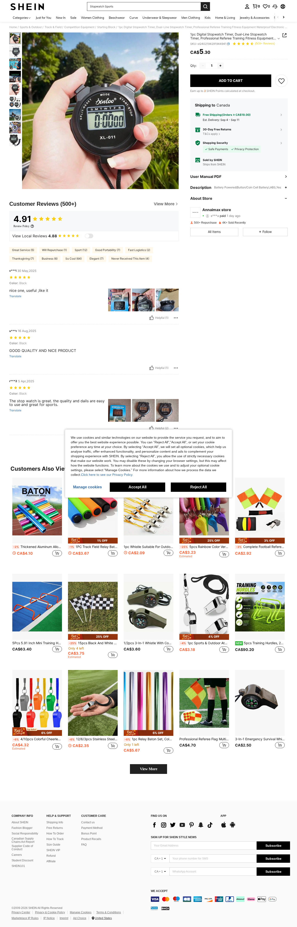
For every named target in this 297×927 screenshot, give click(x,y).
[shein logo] (27, 6)
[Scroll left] (278, 17)
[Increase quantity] (220, 65)
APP (223, 816)
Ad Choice (79, 918)
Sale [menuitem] (73, 17)
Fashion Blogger (22, 828)
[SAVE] (281, 80)
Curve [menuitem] (133, 17)
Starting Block (106, 27)
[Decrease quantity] (203, 65)
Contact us (88, 822)
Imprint (64, 918)
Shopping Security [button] (215, 143)
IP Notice (49, 918)
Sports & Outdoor (31, 27)
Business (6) (50, 258)
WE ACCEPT (159, 891)
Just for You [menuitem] (43, 17)
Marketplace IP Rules (25, 918)
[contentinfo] (220, 899)
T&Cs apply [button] (210, 133)
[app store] (223, 827)
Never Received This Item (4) (130, 258)
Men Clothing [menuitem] (190, 17)
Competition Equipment (79, 27)
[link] (256, 6)
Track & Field (53, 27)
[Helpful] (151, 318)
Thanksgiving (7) (23, 258)
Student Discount (22, 860)
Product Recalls (91, 839)
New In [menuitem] (61, 17)
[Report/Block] (176, 318)
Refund (51, 855)
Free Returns (54, 828)
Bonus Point (89, 833)
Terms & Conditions (108, 912)
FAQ (84, 844)
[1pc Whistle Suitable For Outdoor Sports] (148, 511)
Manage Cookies (80, 912)
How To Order (55, 833)
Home (13, 27)
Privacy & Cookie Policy (50, 912)
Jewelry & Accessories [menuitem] (254, 17)
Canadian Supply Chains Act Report (23, 840)
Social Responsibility (25, 833)
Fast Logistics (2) (139, 250)
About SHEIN (20, 822)
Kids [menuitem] (207, 17)
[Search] (205, 6)
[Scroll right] (283, 17)
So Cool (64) (73, 258)
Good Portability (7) (107, 250)
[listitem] (37, 522)
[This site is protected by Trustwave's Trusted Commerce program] (154, 908)
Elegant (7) (96, 258)
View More (148, 769)
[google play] (232, 827)
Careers (17, 854)
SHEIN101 (18, 866)
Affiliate (51, 861)
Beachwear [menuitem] (117, 17)
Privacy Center (21, 912)
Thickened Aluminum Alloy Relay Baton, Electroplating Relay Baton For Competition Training (37, 547)
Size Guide (53, 844)
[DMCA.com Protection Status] (165, 908)
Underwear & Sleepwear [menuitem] (159, 17)
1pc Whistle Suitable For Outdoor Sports (148, 547)
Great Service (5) (23, 250)
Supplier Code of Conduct (22, 847)
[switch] (89, 236)
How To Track (55, 839)
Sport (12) (81, 250)
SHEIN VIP (53, 850)
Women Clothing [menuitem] (92, 17)
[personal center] (247, 6)
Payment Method (92, 828)
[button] (275, 6)
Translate (15, 296)
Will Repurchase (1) (54, 250)
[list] (183, 824)
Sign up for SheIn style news (174, 837)
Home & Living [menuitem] (225, 17)
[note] (93, 541)
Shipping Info (54, 822)
